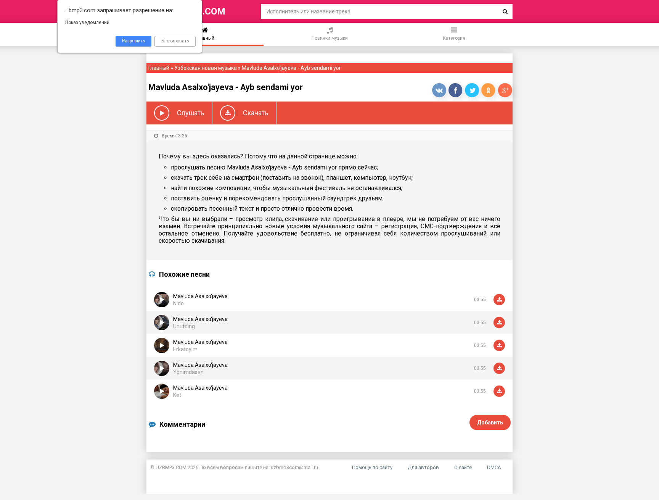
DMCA (494, 467)
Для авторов (423, 467)
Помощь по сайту (372, 467)
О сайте (463, 467)
